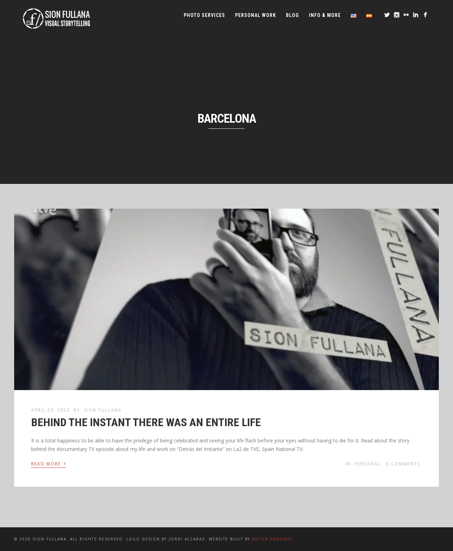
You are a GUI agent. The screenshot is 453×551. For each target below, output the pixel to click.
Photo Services (204, 15)
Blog (292, 15)
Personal (367, 464)
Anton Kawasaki (272, 538)
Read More (48, 463)
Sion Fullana (103, 410)
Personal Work (255, 15)
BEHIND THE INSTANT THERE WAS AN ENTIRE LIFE (146, 422)
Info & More (325, 15)
